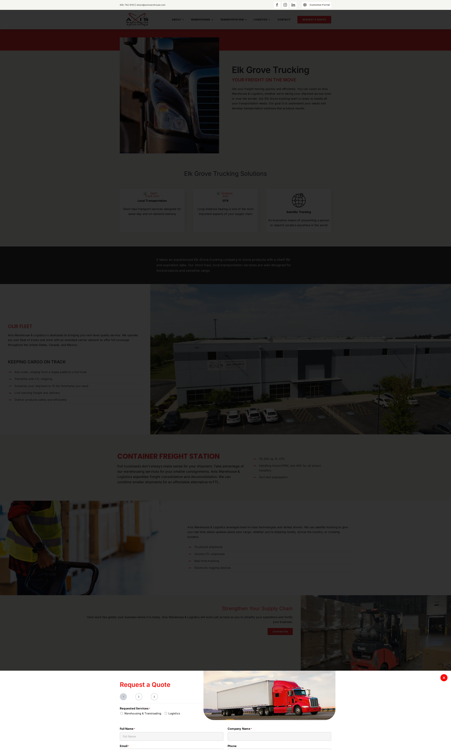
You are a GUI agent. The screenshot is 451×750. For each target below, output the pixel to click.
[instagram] (285, 5)
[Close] (443, 677)
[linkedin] (293, 5)
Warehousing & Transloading (142, 713)
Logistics (174, 713)
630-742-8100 (127, 5)
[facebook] (277, 5)
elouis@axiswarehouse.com (151, 5)
